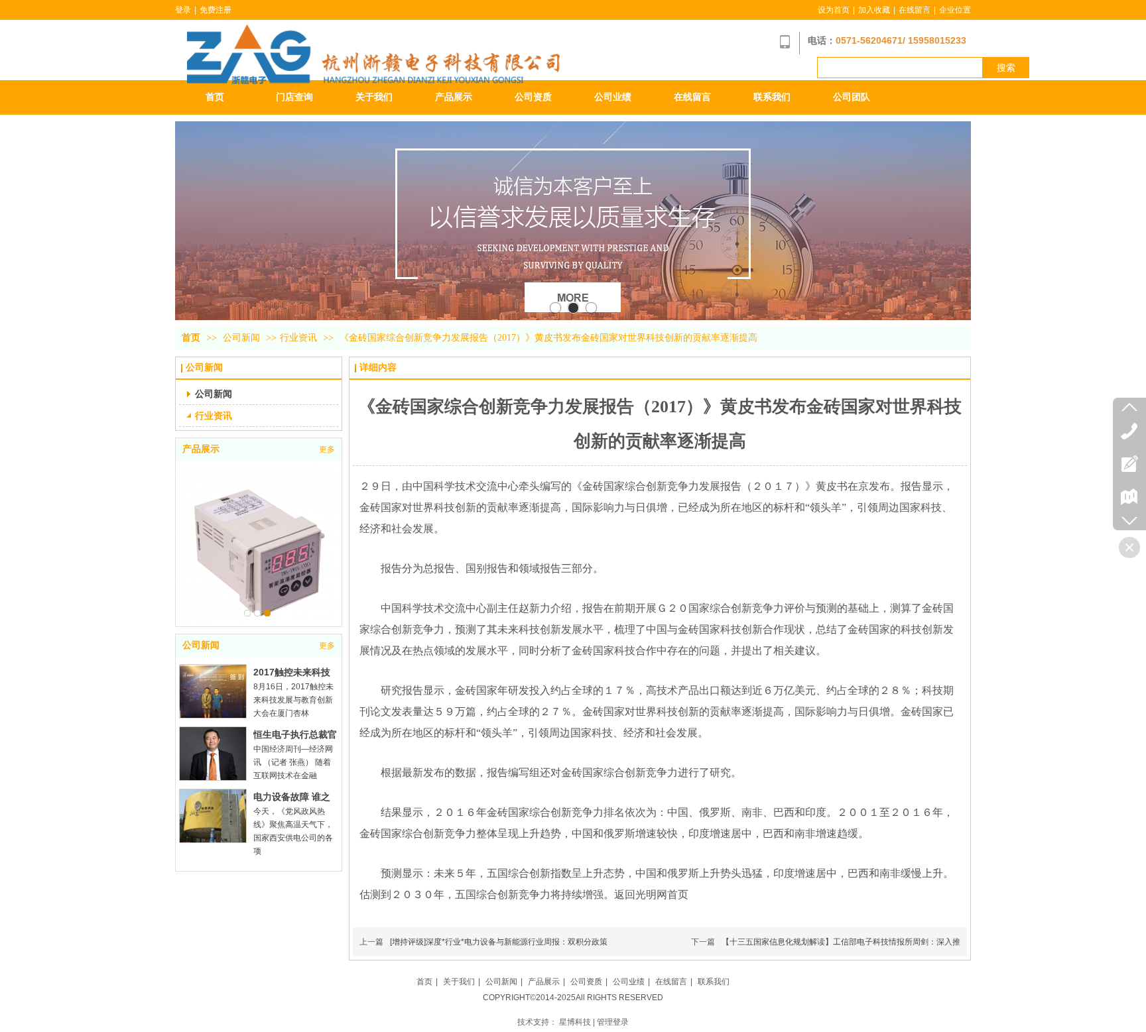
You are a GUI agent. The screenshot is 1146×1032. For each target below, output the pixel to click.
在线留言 (914, 10)
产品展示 (201, 449)
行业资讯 (298, 338)
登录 (183, 10)
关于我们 (459, 981)
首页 (191, 338)
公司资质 (586, 981)
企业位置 (955, 10)
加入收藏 (874, 10)
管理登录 (613, 1022)
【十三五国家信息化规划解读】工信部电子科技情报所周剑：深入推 (841, 941)
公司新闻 (243, 338)
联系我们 (714, 981)
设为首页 (834, 10)
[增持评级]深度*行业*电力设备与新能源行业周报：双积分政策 (498, 941)
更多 (327, 449)
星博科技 (575, 1022)
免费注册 (215, 10)
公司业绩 (629, 981)
